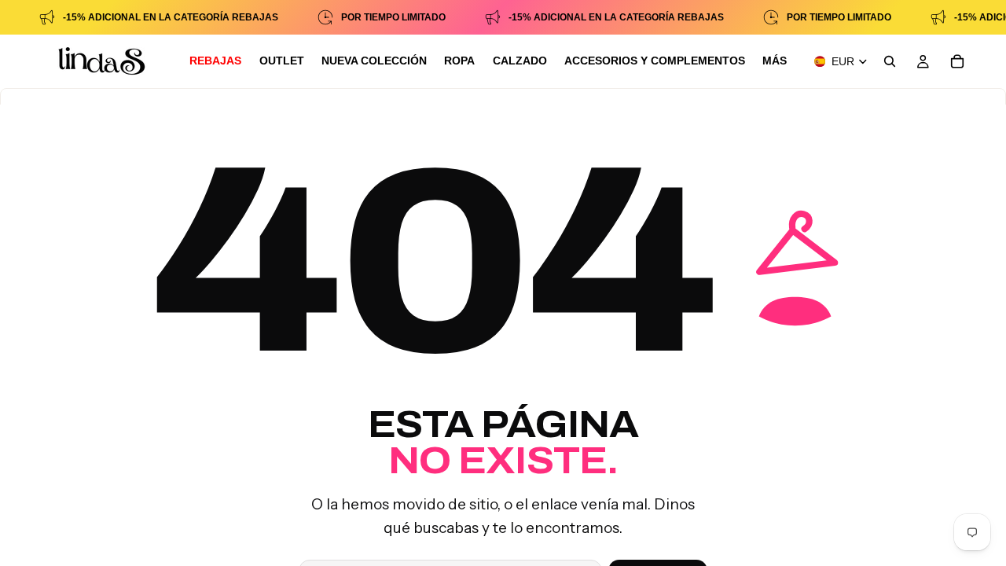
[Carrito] (957, 61)
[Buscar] (889, 61)
